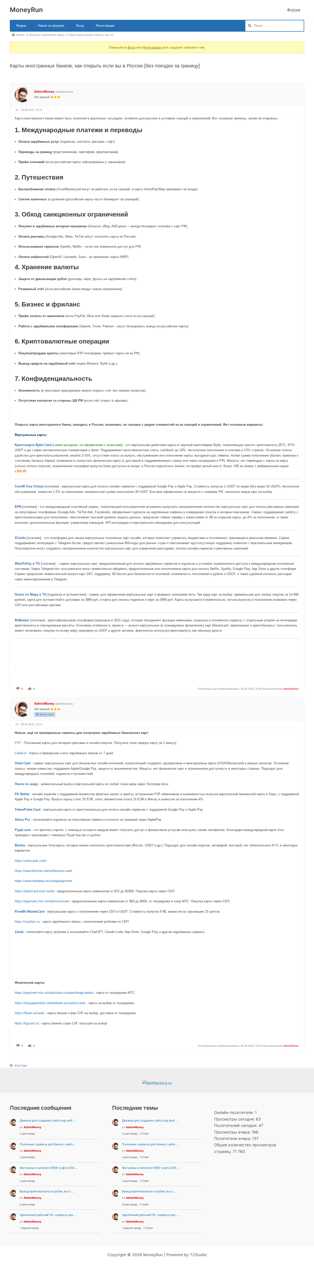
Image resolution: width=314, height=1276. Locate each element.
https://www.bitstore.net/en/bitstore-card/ (43, 871)
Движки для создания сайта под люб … (48, 1120)
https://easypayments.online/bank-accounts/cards (50, 1003)
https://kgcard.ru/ (27, 1023)
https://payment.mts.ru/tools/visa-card (42, 901)
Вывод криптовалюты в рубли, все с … (47, 1191)
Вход (80, 25)
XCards (20, 538)
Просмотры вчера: (233, 1132)
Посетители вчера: (233, 1138)
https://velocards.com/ (31, 861)
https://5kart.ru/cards (29, 1013)
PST (18, 743)
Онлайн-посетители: (234, 1112)
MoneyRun (26, 9)
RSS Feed (20, 1065)
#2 (16, 724)
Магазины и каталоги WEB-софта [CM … (48, 1168)
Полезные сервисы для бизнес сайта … (48, 1144)
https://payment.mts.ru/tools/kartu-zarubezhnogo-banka (54, 993)
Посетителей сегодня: (236, 1125)
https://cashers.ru (27, 921)
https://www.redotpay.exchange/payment (43, 881)
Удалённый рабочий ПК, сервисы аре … (48, 1215)
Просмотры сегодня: (235, 1119)
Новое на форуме (51, 25)
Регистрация (105, 25)
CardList (20, 753)
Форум (293, 9)
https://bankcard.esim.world (34, 891)
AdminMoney (44, 91)
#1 (16, 109)
